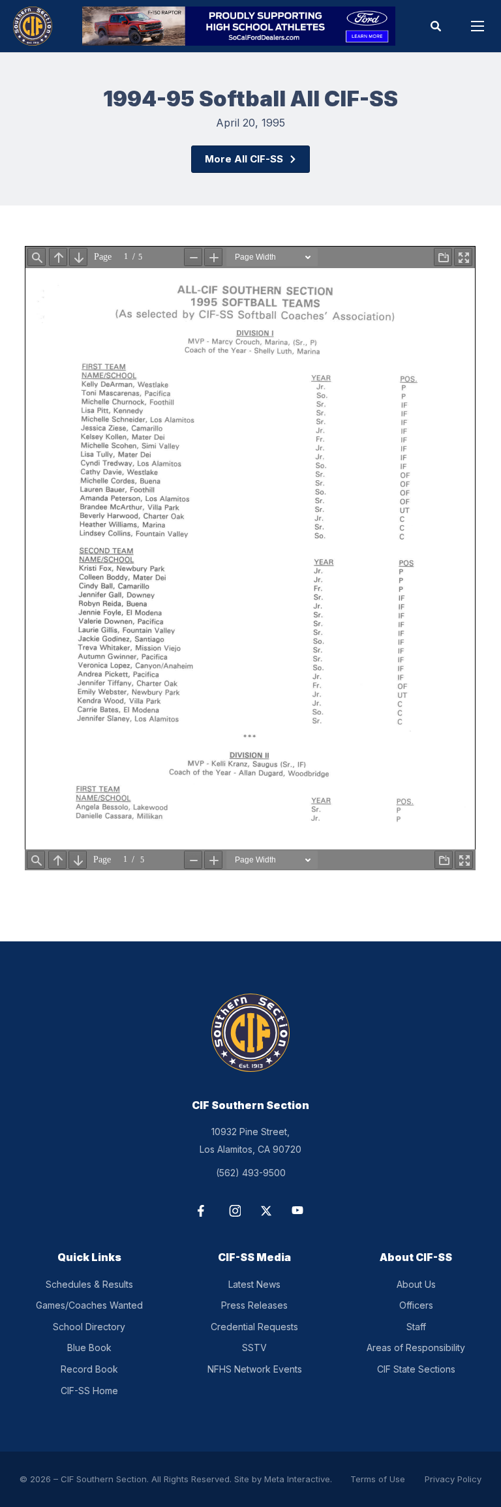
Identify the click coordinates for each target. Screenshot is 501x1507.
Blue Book (89, 1347)
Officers (416, 1305)
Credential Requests (254, 1326)
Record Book (89, 1369)
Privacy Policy (453, 1479)
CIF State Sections (416, 1369)
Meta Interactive (297, 1479)
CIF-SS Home (89, 1390)
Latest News (254, 1284)
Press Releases (254, 1305)
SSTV (254, 1347)
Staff (416, 1326)
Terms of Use (377, 1479)
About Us (416, 1284)
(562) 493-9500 (251, 1172)
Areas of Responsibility (416, 1347)
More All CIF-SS (244, 159)
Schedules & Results (89, 1284)
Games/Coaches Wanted (89, 1305)
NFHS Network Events (254, 1369)
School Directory (89, 1326)
